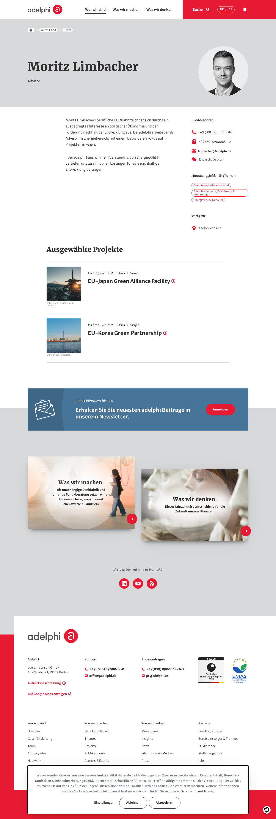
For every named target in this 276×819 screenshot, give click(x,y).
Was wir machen (126, 9)
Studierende (207, 746)
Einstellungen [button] (104, 803)
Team (32, 746)
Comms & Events (97, 761)
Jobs (201, 761)
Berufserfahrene (210, 731)
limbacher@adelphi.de (214, 151)
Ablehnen (133, 803)
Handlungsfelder (96, 731)
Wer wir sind (95, 9)
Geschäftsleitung (40, 739)
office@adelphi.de (102, 676)
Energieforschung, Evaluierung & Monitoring (214, 193)
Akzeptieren (165, 803)
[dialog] (138, 789)
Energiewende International (211, 185)
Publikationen (95, 753)
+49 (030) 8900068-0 (106, 669)
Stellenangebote (210, 753)
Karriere (204, 723)
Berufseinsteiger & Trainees (218, 739)
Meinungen (149, 731)
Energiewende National (208, 200)
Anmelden (220, 409)
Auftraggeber (37, 753)
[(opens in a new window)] (239, 682)
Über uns (34, 731)
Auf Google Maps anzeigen (47, 694)
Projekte (91, 746)
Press (145, 761)
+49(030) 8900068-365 (165, 669)
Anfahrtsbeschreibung (44, 683)
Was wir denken (159, 9)
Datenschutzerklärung (197, 791)
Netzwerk (34, 761)
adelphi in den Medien (157, 753)
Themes (90, 739)
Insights (147, 739)
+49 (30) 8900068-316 (215, 132)
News (145, 746)
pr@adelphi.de (157, 676)
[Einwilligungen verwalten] (267, 810)
